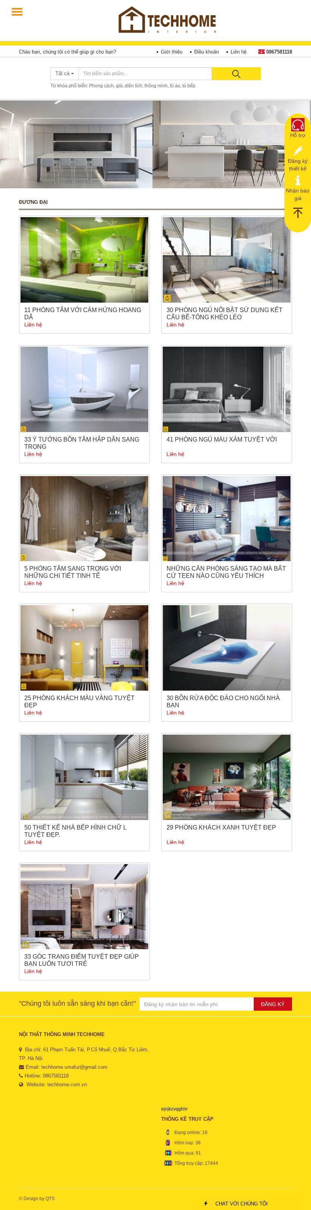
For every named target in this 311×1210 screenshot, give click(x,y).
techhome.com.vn (67, 1084)
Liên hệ (239, 52)
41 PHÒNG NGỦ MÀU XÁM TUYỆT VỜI (221, 439)
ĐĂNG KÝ (272, 1004)
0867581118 (279, 52)
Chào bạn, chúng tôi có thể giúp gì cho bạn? (67, 52)
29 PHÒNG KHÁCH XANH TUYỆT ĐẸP (221, 827)
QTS (50, 1198)
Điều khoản (206, 52)
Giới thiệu (171, 52)
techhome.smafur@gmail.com (74, 1067)
